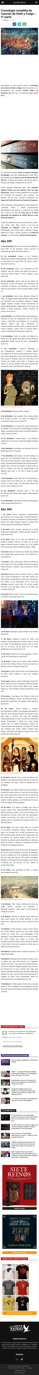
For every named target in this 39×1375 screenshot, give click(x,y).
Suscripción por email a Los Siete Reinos (19, 1366)
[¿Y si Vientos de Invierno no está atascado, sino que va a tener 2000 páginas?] (5, 1101)
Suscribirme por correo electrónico (12, 1046)
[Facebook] (17, 1359)
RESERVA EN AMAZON (19, 1252)
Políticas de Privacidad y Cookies (15, 1368)
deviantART (20, 406)
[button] (36, 2)
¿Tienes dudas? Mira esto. (15, 1037)
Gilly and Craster (4, 406)
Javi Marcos (6, 20)
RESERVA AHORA (19, 1208)
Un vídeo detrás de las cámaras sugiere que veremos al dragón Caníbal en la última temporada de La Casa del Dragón (24, 1126)
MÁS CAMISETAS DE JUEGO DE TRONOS (19, 1313)
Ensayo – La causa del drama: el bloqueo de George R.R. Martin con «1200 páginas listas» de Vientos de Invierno (24, 1073)
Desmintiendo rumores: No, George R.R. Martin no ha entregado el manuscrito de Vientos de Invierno (23, 1082)
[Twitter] (22, 1359)
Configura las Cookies (20, 1370)
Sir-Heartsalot (14, 406)
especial (20, 85)
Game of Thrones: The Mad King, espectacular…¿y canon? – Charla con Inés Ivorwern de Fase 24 (24, 1135)
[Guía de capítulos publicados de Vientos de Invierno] (5, 1062)
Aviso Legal (29, 1368)
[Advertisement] (19, 118)
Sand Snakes (4, 773)
